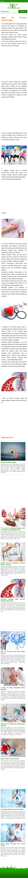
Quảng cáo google (8, 1)
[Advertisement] (14, 63)
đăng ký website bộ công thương (15, 400)
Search (23, 11)
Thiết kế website (16, 1)
